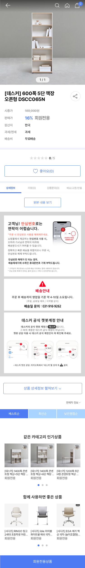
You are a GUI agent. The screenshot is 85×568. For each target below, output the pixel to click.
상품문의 (53, 188)
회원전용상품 (42, 561)
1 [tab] (39, 486)
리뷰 (32, 188)
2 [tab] (43, 486)
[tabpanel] (16, 462)
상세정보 (10, 188)
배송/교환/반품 (74, 188)
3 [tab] (47, 486)
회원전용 (42, 118)
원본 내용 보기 (43, 202)
